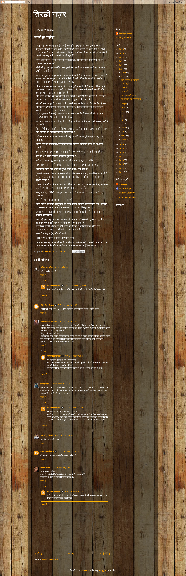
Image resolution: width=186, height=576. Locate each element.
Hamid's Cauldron (127, 192)
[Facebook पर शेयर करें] (80, 251)
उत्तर (45, 280)
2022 (121, 65)
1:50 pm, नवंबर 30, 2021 (61, 467)
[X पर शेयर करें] (78, 251)
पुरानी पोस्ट (104, 553)
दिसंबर (123, 72)
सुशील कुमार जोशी (46, 267)
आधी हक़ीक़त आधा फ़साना (130, 80)
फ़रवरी (123, 135)
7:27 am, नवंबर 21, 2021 (75, 407)
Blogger (102, 570)
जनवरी (124, 139)
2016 (121, 160)
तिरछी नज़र (49, 13)
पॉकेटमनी (124, 87)
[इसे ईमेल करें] (73, 251)
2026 (121, 49)
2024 (121, 57)
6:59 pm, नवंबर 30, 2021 (75, 491)
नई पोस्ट (38, 553)
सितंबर (123, 107)
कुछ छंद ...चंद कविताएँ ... (127, 197)
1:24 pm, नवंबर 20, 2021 (68, 321)
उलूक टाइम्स (123, 184)
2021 (121, 69)
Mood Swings (125, 188)
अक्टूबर (124, 103)
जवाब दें (43, 275)
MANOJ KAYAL (46, 435)
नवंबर (123, 76)
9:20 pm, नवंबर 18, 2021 (63, 267)
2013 (121, 172)
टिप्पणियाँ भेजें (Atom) (50, 559)
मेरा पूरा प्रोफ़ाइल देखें (123, 37)
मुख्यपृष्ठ (70, 553)
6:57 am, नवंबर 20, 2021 (68, 305)
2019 (121, 148)
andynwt (85, 570)
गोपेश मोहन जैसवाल (53, 285)
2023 (121, 61)
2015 (121, 164)
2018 (121, 152)
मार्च (123, 131)
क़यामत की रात (126, 91)
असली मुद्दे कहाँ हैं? (127, 83)
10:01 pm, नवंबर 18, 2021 (75, 285)
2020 (121, 144)
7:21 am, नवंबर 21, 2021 (75, 356)
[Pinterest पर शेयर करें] (83, 251)
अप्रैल (123, 127)
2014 (121, 168)
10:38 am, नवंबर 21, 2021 (64, 435)
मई (122, 123)
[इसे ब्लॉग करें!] (75, 251)
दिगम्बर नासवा (45, 467)
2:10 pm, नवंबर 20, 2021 (60, 383)
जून (122, 119)
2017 (121, 156)
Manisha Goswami (48, 321)
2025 (121, 53)
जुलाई (123, 115)
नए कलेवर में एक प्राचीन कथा (131, 99)
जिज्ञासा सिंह (44, 383)
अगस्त (123, 111)
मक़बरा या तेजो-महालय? (129, 95)
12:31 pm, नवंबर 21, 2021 (68, 451)
